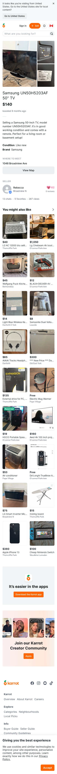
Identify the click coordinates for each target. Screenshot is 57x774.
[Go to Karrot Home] (11, 683)
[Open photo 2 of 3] (45, 52)
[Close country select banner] (53, 3)
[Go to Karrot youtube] (45, 683)
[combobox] (26, 33)
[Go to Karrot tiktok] (51, 683)
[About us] (44, 26)
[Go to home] (4, 25)
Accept (47, 767)
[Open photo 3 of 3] (45, 75)
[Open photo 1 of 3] (20, 64)
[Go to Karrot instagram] (39, 683)
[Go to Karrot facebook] (32, 683)
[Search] (51, 33)
